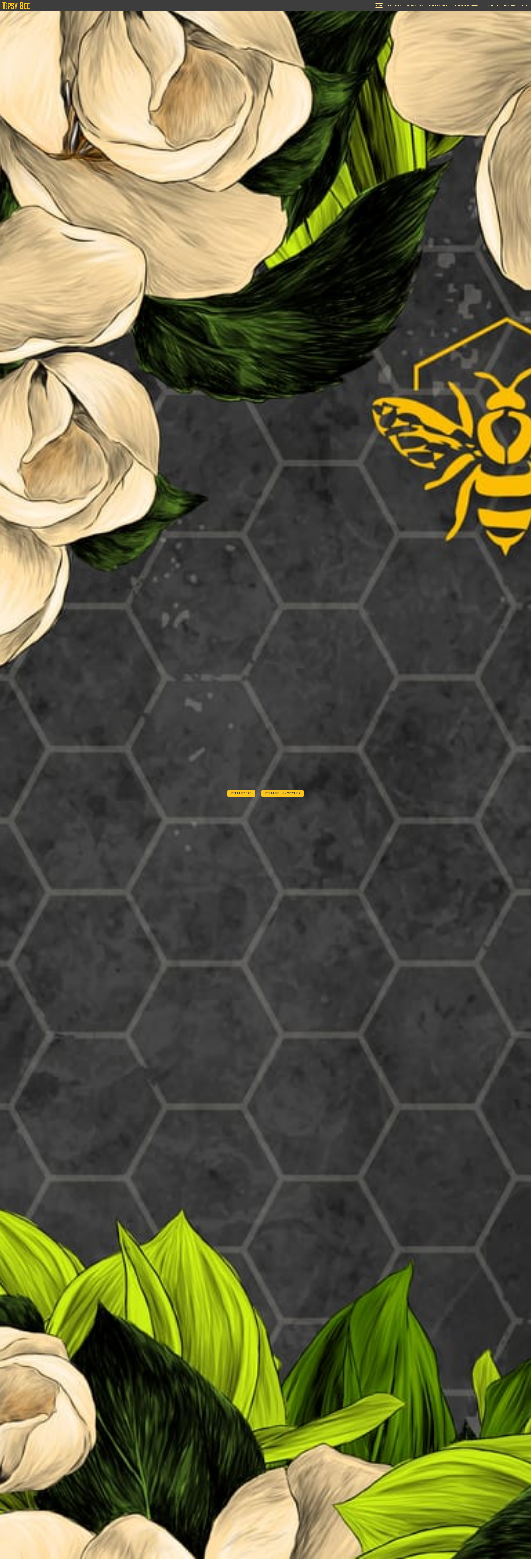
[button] (438, 5)
